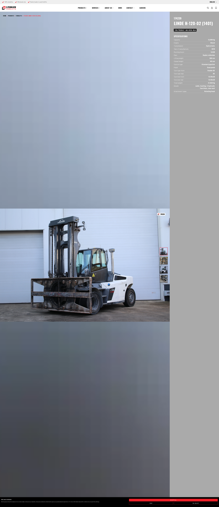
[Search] (208, 8)
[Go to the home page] (9, 8)
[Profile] (212, 8)
